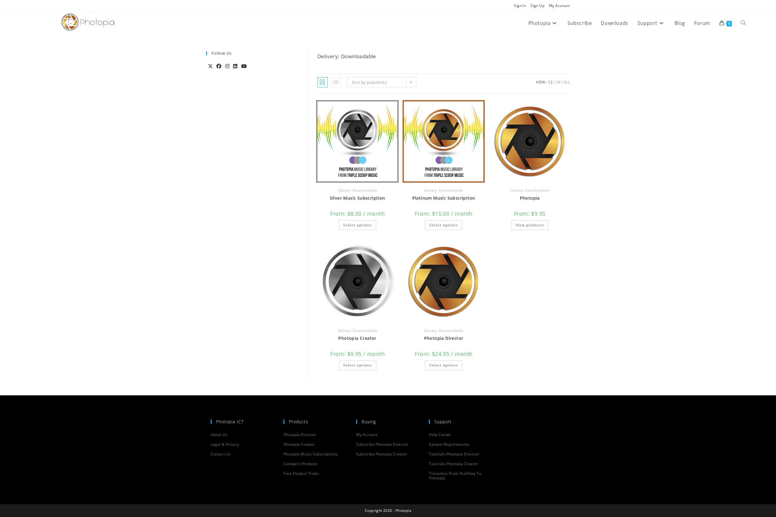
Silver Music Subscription (357, 198)
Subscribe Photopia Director (382, 444)
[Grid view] (322, 82)
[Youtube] (244, 66)
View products (530, 225)
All (567, 82)
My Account (559, 5)
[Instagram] (227, 66)
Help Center (440, 434)
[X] (210, 66)
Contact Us (221, 454)
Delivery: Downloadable (357, 190)
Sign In (520, 5)
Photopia (530, 198)
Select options (357, 225)
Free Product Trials (301, 473)
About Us (219, 434)
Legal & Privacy (225, 444)
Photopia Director (443, 338)
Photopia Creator (357, 338)
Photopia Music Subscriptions (310, 454)
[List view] (336, 82)
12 (550, 82)
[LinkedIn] (235, 66)
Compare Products (300, 463)
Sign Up (537, 5)
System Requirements (449, 444)
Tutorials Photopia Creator (453, 463)
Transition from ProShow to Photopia (455, 476)
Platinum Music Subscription (443, 198)
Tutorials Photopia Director (454, 454)
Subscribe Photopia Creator (381, 454)
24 (558, 82)
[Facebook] (218, 66)
